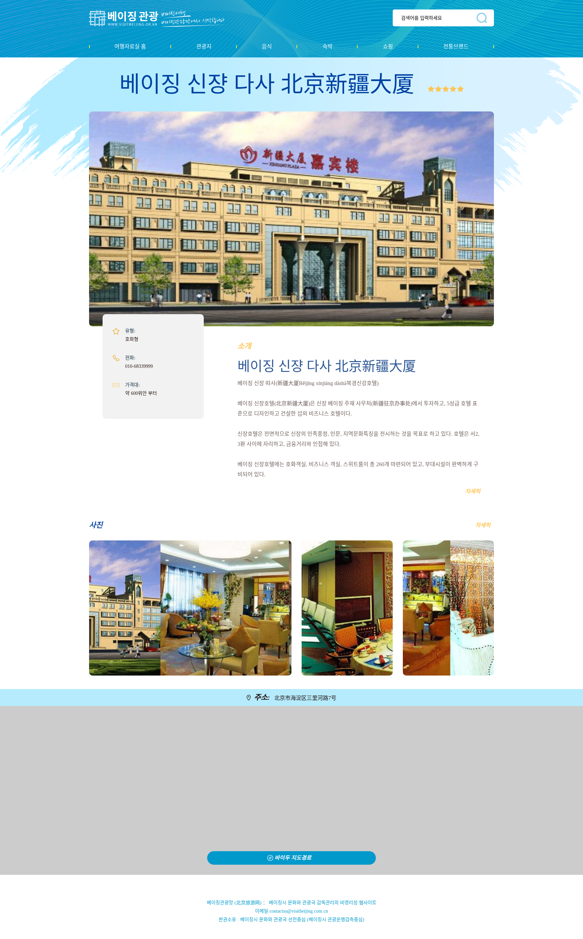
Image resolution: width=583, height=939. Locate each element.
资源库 (161, 18)
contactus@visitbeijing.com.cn (299, 911)
